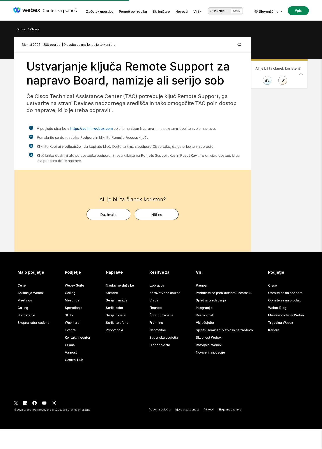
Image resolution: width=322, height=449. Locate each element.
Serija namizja (116, 300)
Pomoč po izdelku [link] (133, 11)
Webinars (72, 322)
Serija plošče (116, 315)
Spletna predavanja (211, 300)
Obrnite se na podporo (285, 292)
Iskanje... (220, 11)
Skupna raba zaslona (33, 322)
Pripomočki (114, 330)
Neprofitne (157, 330)
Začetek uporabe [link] (99, 11)
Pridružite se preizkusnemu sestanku (224, 292)
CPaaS (70, 345)
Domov (21, 29)
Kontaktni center (77, 337)
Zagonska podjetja (163, 337)
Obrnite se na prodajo (284, 300)
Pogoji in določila (160, 409)
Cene (22, 285)
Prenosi (201, 285)
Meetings (25, 300)
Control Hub (74, 359)
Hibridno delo (159, 345)
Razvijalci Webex (208, 345)
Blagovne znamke (229, 409)
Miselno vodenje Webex (286, 315)
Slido (69, 315)
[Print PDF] (239, 45)
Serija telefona (117, 322)
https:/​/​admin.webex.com (92, 128)
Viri (196, 11)
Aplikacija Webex (30, 292)
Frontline (156, 322)
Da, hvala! (108, 214)
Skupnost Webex (208, 337)
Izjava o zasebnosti (187, 409)
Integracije (204, 307)
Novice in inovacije (210, 352)
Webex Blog (277, 307)
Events (70, 330)
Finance (155, 307)
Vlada (154, 300)
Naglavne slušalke (120, 285)
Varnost (71, 352)
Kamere (112, 292)
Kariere (273, 330)
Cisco (272, 285)
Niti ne (156, 214)
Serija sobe (114, 307)
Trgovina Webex (280, 322)
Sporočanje (26, 315)
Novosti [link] (181, 11)
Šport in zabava (161, 315)
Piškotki (209, 409)
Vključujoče (205, 322)
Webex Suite (74, 285)
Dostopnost (204, 315)
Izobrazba (156, 285)
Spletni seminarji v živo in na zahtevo (224, 330)
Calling (23, 307)
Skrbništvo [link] (161, 11)
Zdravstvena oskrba (164, 292)
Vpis (298, 10)
